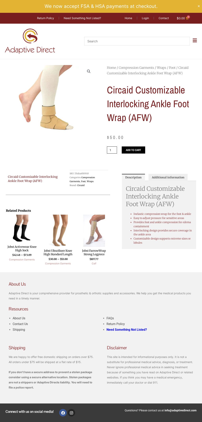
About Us (19, 318)
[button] (88, 71)
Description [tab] (133, 177)
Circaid (81, 185)
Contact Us (20, 324)
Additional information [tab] (168, 177)
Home (111, 68)
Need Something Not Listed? (127, 330)
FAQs (110, 318)
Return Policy (116, 324)
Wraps (161, 68)
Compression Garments (136, 68)
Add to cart (133, 150)
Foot (172, 68)
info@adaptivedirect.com (180, 410)
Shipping (19, 330)
